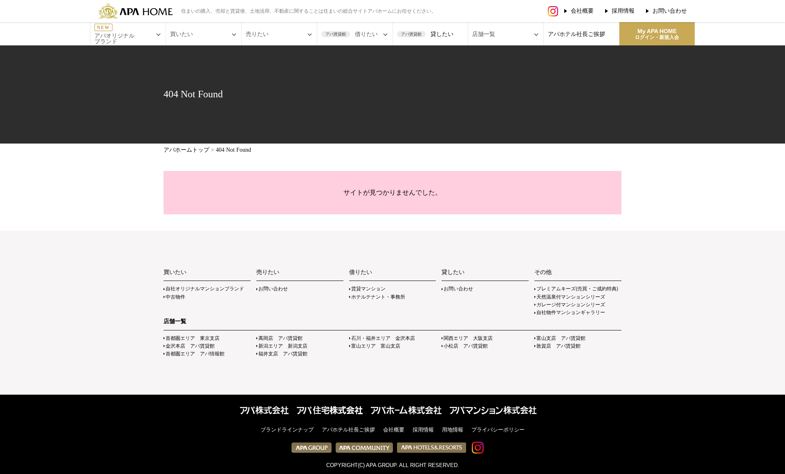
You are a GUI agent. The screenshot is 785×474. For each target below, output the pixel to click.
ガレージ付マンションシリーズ (570, 305)
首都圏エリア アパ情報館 (195, 354)
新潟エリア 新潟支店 (282, 346)
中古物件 (175, 297)
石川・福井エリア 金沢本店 (383, 338)
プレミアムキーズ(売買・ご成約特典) (577, 289)
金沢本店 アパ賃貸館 (190, 346)
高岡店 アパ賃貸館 (280, 338)
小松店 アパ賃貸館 (466, 346)
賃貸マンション (368, 289)
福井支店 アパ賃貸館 (282, 354)
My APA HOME (657, 34)
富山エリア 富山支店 (375, 346)
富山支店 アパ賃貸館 (560, 338)
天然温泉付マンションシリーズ (570, 297)
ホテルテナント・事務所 (378, 297)
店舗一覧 (175, 321)
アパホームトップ (186, 150)
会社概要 (582, 10)
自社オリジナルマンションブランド (205, 289)
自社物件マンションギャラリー (570, 312)
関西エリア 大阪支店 (468, 338)
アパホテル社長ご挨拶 (576, 34)
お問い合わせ (670, 10)
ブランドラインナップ (287, 430)
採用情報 (623, 10)
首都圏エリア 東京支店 (193, 338)
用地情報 (452, 430)
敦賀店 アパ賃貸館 (558, 346)
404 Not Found (233, 150)
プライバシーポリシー (498, 430)
